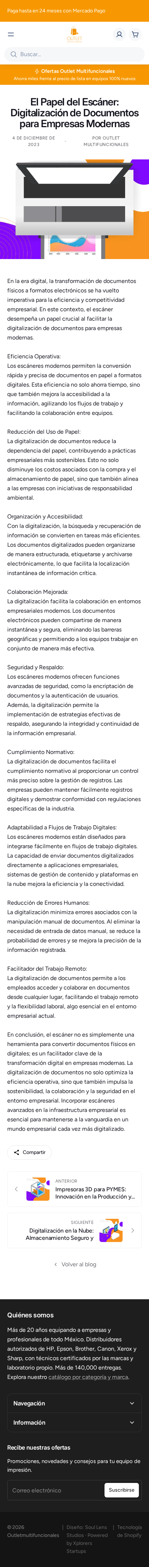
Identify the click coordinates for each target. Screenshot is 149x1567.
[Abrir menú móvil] (10, 34)
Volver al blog (78, 1264)
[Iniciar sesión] (119, 34)
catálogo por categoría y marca (88, 1377)
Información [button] (29, 1422)
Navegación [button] (29, 1403)
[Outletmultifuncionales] (74, 34)
